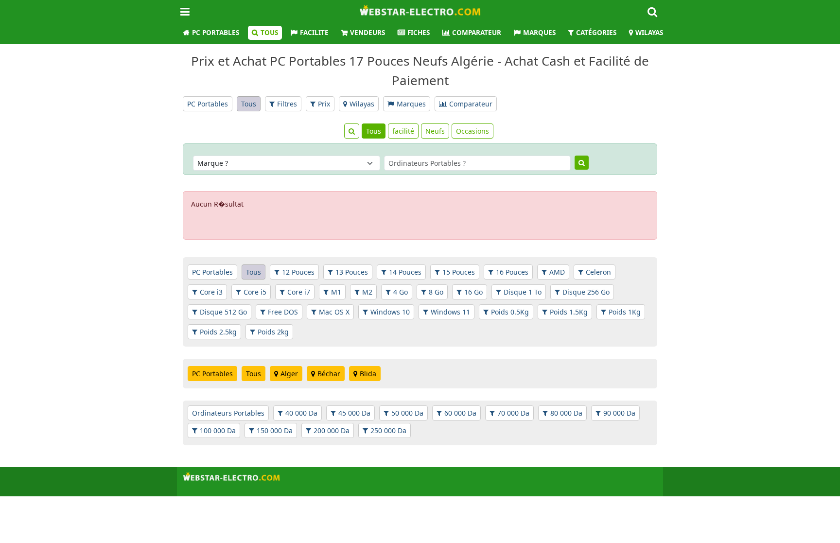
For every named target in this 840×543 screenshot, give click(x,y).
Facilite (314, 32)
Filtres (287, 103)
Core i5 (255, 292)
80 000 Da (566, 413)
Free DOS (283, 311)
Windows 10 (390, 311)
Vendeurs (367, 32)
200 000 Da (332, 430)
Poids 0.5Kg (510, 311)
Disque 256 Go (586, 292)
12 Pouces (298, 272)
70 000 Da (513, 413)
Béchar (328, 373)
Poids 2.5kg (218, 331)
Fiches (418, 32)
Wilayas (649, 32)
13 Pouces (351, 272)
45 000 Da (354, 413)
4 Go (400, 292)
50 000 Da (407, 413)
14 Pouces (405, 272)
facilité (403, 131)
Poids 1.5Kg (569, 311)
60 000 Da (460, 413)
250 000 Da (388, 430)
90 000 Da (619, 413)
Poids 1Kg (625, 311)
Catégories (596, 32)
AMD (557, 272)
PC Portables (215, 32)
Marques (539, 32)
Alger (289, 373)
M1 (336, 292)
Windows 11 (450, 311)
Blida (368, 373)
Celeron (598, 272)
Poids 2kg (273, 331)
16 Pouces (512, 272)
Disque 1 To (523, 292)
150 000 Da (275, 430)
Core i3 (211, 292)
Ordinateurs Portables (228, 413)
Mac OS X (334, 311)
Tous (269, 32)
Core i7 (298, 292)
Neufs (435, 131)
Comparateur (476, 32)
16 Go (473, 292)
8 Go (436, 292)
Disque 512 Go (223, 311)
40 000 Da (301, 413)
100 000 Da (218, 430)
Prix (324, 103)
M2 (367, 292)
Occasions (472, 131)
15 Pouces (458, 272)
